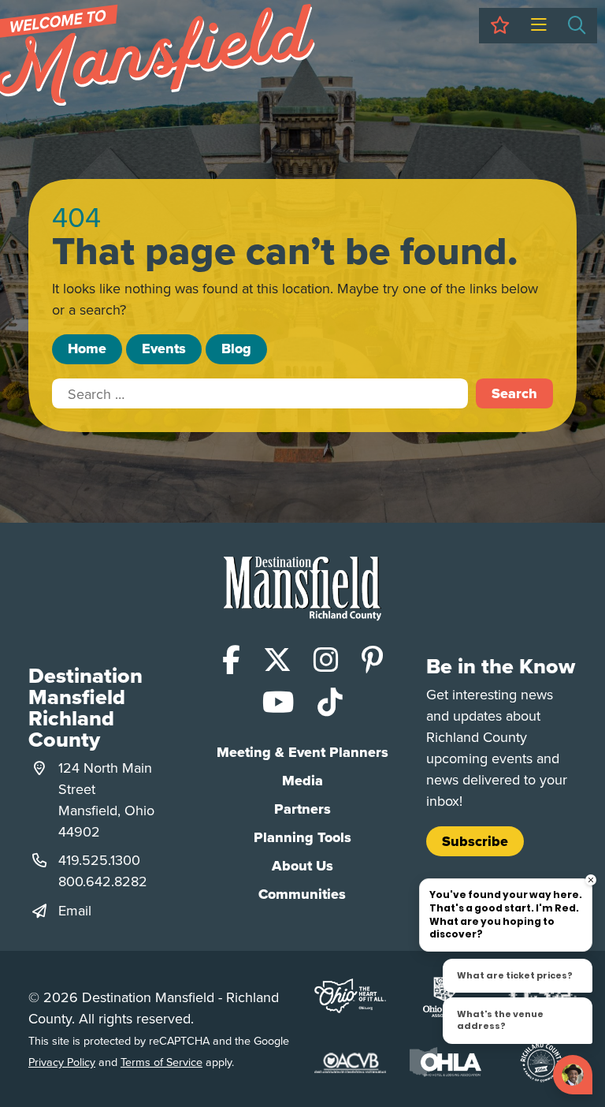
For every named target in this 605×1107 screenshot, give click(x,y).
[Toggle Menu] (538, 25)
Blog (236, 348)
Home (87, 348)
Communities (302, 894)
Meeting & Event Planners (302, 752)
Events (164, 348)
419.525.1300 (99, 860)
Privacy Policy (61, 1061)
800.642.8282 (102, 881)
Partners (302, 809)
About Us (302, 865)
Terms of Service (161, 1061)
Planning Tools (302, 837)
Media (302, 780)
